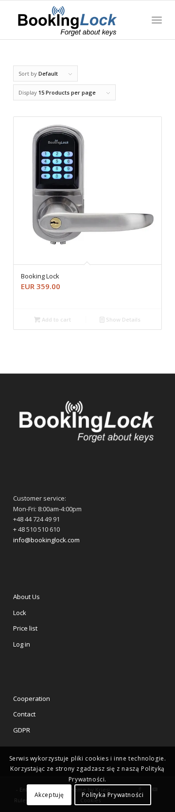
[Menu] (157, 20)
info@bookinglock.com (46, 540)
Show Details (122, 319)
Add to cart (55, 319)
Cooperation (31, 698)
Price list (25, 628)
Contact (24, 714)
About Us (26, 596)
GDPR (21, 730)
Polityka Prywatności (112, 795)
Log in (21, 644)
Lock (19, 612)
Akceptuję (49, 795)
